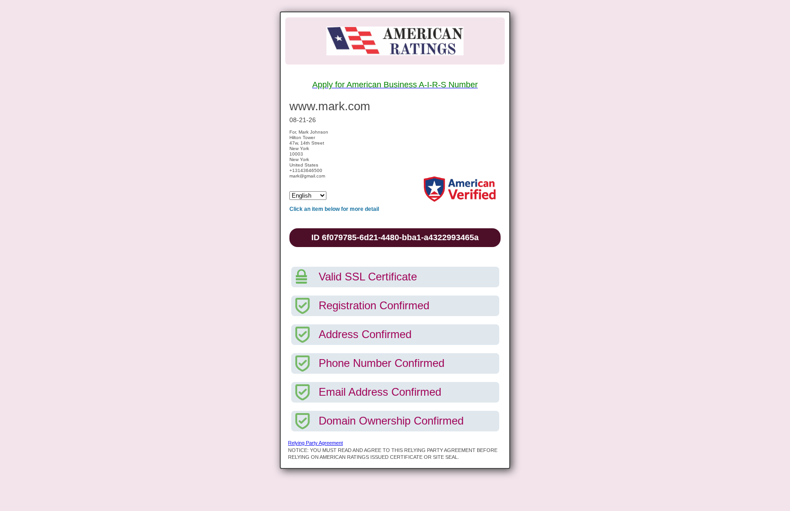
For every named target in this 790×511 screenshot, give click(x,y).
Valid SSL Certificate (368, 276)
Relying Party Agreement (315, 443)
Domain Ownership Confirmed (391, 420)
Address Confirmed (365, 334)
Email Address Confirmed (380, 392)
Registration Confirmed (374, 305)
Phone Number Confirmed (381, 363)
